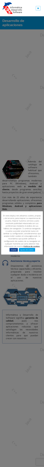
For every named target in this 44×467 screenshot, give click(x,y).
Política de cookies (32, 246)
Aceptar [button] (13, 250)
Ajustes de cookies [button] (27, 250)
